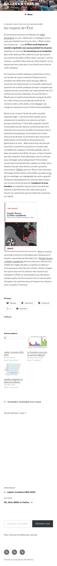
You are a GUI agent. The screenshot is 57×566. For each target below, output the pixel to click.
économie (13, 402)
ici (50, 173)
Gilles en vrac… (21, 4)
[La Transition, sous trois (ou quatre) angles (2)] (37, 342)
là (5, 176)
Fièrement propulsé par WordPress (19, 559)
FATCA (19, 170)
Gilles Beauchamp (33, 24)
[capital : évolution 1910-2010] (14, 342)
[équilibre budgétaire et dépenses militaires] (14, 369)
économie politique (30, 402)
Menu (29, 14)
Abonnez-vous (42, 523)
